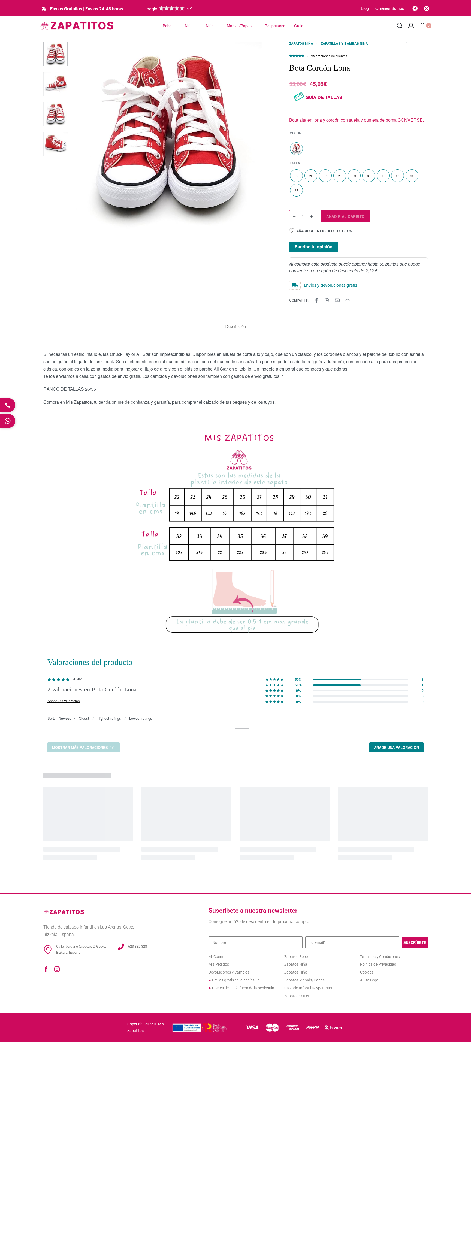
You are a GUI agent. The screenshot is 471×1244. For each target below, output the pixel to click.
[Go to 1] (55, 54)
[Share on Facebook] (316, 300)
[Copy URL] (347, 300)
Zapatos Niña (301, 43)
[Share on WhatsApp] (326, 300)
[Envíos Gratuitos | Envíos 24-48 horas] (44, 9)
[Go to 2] (55, 84)
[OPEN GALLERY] (167, 136)
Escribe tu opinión (314, 246)
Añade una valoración (63, 701)
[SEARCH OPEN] (400, 26)
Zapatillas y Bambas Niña (344, 43)
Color (295, 133)
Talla (295, 163)
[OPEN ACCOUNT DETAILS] (411, 26)
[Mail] (337, 300)
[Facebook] (415, 8)
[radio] (296, 149)
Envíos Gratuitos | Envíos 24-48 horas (86, 8)
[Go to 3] (55, 114)
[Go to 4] (55, 144)
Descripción (235, 326)
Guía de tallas (324, 97)
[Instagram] (426, 8)
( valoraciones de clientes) (327, 55)
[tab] (235, 326)
